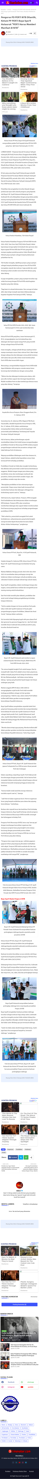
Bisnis (3, 1425)
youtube (30, 1387)
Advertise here (34, 63)
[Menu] (2, 3)
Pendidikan (19, 1149)
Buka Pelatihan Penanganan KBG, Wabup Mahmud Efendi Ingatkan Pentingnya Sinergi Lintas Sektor (24, 1355)
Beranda (3, 9)
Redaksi (7, 1471)
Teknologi (18, 1441)
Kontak (31, 1471)
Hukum (31, 1425)
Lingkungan (5, 1431)
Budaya (10, 1425)
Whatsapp (26, 1157)
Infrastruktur (5, 1428)
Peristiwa (13, 1438)
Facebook (14, 1157)
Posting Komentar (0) (19, 1304)
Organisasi (10, 1149)
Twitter (20, 1157)
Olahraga (20, 1431)
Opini (27, 1431)
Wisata (25, 1441)
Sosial (9, 9)
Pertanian (22, 1438)
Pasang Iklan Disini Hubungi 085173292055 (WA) (19, 42)
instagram (11, 1387)
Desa (16, 1425)
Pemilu (24, 1434)
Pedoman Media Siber (20, 1471)
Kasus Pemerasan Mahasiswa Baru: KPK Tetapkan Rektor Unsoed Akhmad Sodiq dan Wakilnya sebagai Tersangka (24, 1364)
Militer (13, 1431)
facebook (11, 1382)
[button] (32, 3)
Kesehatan (25, 1428)
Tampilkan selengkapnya (30, 1204)
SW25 (18, 1191)
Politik (4, 1441)
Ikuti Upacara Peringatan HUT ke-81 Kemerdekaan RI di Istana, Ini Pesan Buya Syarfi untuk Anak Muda (24, 1346)
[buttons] (13, 1462)
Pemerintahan (15, 1434)
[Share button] (31, 1157)
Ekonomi (23, 1425)
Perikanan (27, 1149)
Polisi (29, 1438)
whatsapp (30, 1382)
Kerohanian (15, 1428)
